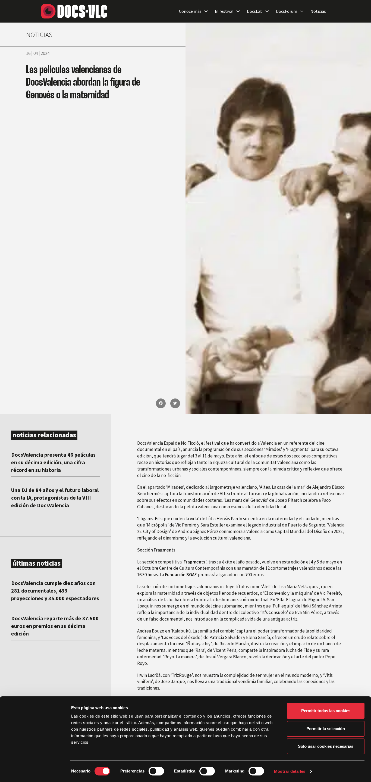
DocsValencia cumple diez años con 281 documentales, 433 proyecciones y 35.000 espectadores (55, 591)
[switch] (156, 771)
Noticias (318, 11)
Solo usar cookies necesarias (325, 746)
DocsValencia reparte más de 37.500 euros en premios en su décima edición (55, 626)
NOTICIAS (39, 34)
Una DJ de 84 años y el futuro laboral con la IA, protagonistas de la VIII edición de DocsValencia (55, 498)
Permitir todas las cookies (325, 710)
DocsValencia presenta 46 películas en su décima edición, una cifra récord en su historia (53, 462)
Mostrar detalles (289, 771)
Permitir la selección (325, 728)
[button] (161, 403)
